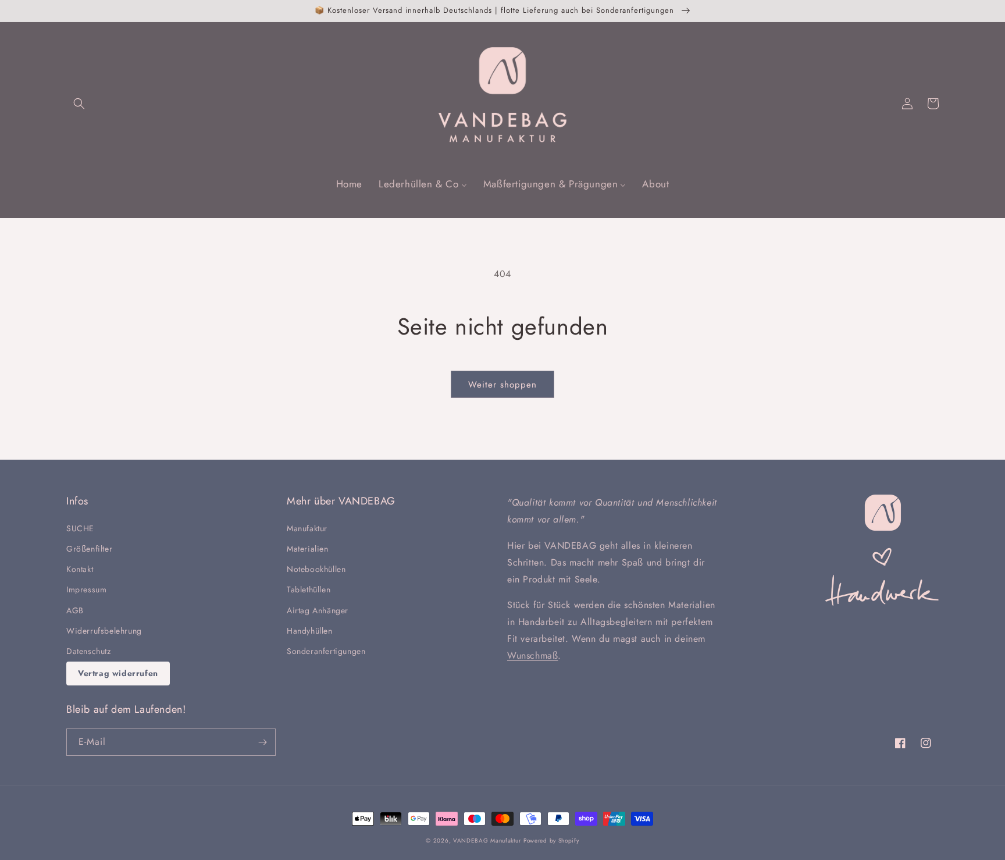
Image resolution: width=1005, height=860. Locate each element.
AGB (75, 610)
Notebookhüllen (316, 569)
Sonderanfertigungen (326, 651)
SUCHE (80, 528)
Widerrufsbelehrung (104, 631)
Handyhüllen (310, 631)
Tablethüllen (308, 589)
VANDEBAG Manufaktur (487, 840)
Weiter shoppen (502, 384)
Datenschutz (88, 651)
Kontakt (79, 569)
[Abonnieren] (262, 742)
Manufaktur (307, 528)
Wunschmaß (532, 655)
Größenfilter (89, 549)
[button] (79, 103)
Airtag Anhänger (317, 610)
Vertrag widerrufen (118, 673)
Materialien (308, 549)
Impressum (86, 589)
